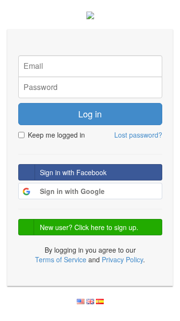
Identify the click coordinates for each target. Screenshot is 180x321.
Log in (90, 113)
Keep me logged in (56, 135)
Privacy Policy (122, 259)
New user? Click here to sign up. (89, 227)
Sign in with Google (72, 191)
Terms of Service (60, 259)
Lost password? (138, 135)
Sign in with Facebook (73, 172)
